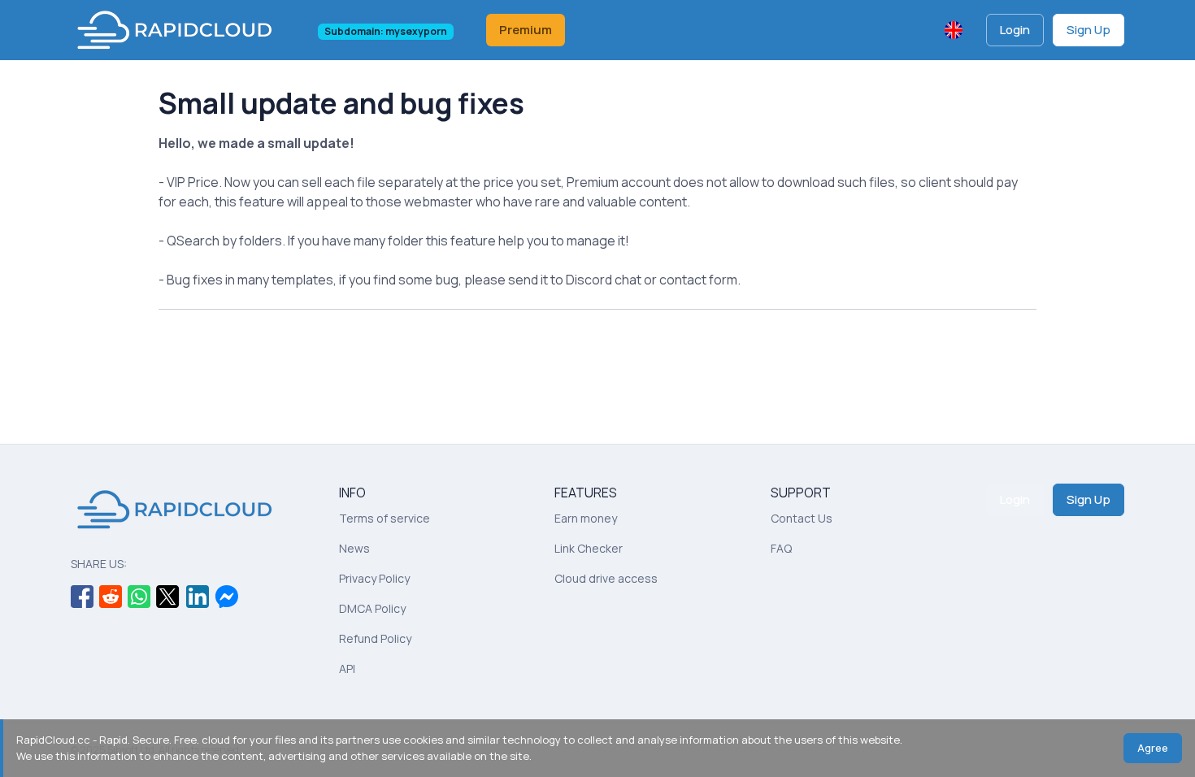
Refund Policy (375, 638)
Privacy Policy (374, 578)
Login (1015, 29)
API (347, 668)
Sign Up (1088, 29)
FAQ (781, 548)
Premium (525, 29)
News (354, 548)
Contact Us (801, 518)
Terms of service (384, 518)
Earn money (585, 518)
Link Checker (588, 548)
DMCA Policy (372, 608)
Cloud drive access (606, 578)
